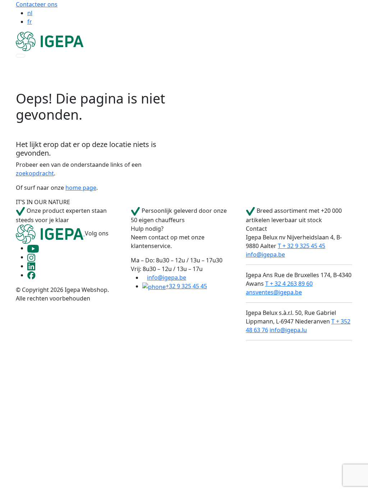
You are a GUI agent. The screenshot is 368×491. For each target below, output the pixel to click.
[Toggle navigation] (20, 56)
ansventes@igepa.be (274, 292)
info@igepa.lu (288, 330)
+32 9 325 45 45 (186, 286)
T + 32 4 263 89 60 (289, 284)
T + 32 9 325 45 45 (301, 246)
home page (80, 188)
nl (29, 13)
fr (29, 22)
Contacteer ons (37, 4)
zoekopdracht (35, 173)
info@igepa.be (166, 277)
